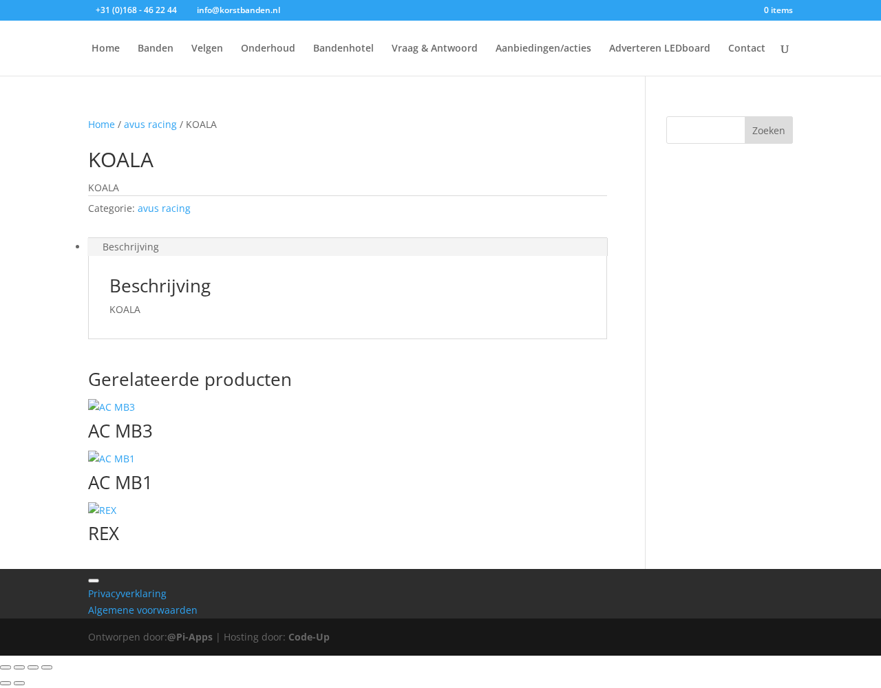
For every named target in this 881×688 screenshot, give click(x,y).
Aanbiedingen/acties (543, 48)
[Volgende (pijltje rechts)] (19, 683)
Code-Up (309, 636)
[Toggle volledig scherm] (19, 667)
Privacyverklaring (127, 593)
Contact (746, 48)
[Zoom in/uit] (5, 667)
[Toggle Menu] (93, 581)
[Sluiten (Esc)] (46, 667)
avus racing (150, 124)
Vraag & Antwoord (435, 48)
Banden (155, 48)
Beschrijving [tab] (131, 246)
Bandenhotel (343, 48)
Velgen (207, 48)
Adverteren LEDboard (659, 48)
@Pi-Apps (190, 636)
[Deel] (33, 667)
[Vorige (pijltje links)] (5, 683)
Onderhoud (268, 48)
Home (106, 48)
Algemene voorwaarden (143, 609)
